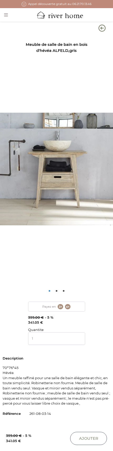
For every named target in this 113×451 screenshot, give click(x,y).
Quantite (36, 330)
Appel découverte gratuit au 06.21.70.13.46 (59, 4)
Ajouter (88, 438)
